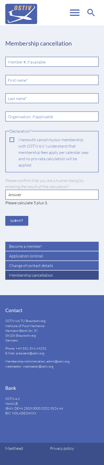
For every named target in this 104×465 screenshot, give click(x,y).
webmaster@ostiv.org (38, 366)
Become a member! (25, 246)
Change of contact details (31, 265)
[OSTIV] (21, 12)
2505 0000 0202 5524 (41, 408)
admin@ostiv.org (58, 361)
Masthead (14, 448)
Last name (17, 99)
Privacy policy (62, 448)
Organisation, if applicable (30, 116)
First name (18, 80)
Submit (16, 221)
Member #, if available (27, 62)
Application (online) (26, 255)
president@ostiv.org (30, 353)
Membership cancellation (31, 275)
